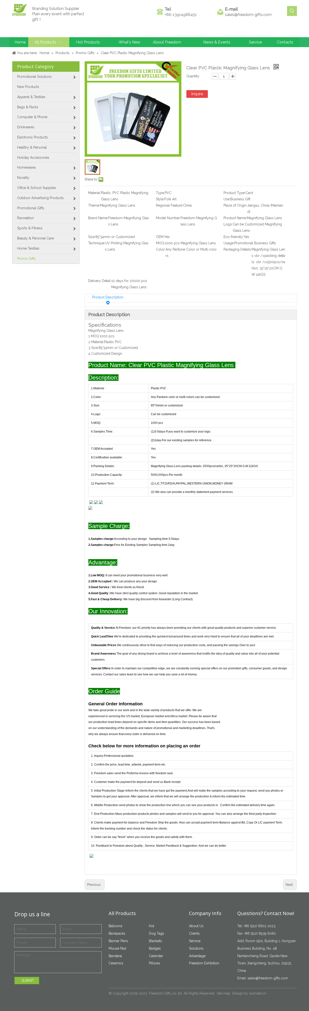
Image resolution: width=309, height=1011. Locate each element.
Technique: (96, 243)
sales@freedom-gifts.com (248, 14)
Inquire (197, 94)
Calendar (156, 956)
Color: (161, 249)
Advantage (197, 956)
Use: (227, 199)
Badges (155, 948)
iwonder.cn (257, 993)
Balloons (115, 926)
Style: (160, 199)
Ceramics (116, 963)
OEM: (160, 237)
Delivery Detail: (99, 281)
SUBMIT (28, 980)
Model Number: (168, 218)
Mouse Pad (117, 948)
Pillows (154, 963)
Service (194, 941)
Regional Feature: (169, 205)
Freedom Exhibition (204, 963)
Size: (91, 237)
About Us (196, 926)
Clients (194, 933)
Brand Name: (98, 218)
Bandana (115, 956)
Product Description (107, 297)
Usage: (229, 243)
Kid (151, 926)
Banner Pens (118, 941)
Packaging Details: (238, 249)
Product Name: (235, 218)
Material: (94, 193)
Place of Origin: (235, 205)
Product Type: (235, 193)
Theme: (94, 205)
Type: (160, 193)
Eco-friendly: (234, 237)
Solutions (196, 948)
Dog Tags (156, 933)
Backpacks (117, 933)
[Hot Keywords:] (292, 11)
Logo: (228, 224)
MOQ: (160, 243)
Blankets (155, 941)
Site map (223, 993)
